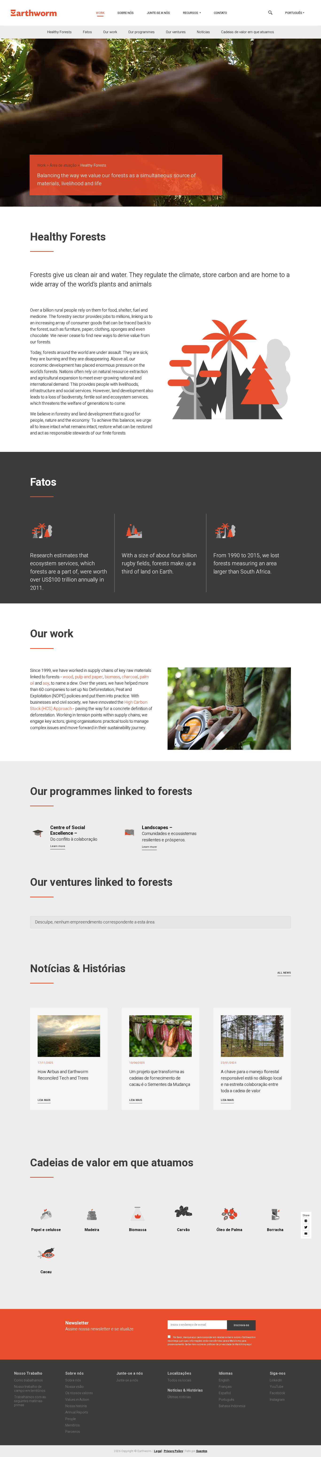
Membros (72, 1425)
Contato (220, 13)
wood (68, 677)
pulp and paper (89, 677)
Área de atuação (63, 165)
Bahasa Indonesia (232, 1406)
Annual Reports (76, 1412)
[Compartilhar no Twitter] (306, 1227)
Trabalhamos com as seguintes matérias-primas (30, 1401)
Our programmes (141, 32)
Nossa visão (74, 1386)
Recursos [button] (191, 13)
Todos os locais (179, 1380)
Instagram (277, 1399)
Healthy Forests (59, 32)
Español (225, 1393)
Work (103, 13)
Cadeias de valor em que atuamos (247, 32)
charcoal (130, 677)
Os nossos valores (79, 1393)
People (70, 1419)
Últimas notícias (179, 1397)
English (224, 1380)
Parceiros (72, 1431)
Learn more (57, 846)
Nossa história (76, 1406)
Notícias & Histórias (185, 1390)
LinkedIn (276, 1380)
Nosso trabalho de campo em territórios (29, 1388)
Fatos (87, 32)
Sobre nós (125, 13)
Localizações (179, 1373)
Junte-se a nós (158, 13)
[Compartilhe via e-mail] (306, 1233)
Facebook (277, 1393)
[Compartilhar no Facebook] (306, 1220)
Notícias (203, 32)
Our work (110, 32)
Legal (158, 1451)
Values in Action (77, 1399)
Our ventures (176, 32)
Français (225, 1386)
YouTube (276, 1386)
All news (284, 973)
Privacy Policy (173, 1451)
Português (293, 13)
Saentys (201, 1451)
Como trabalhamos (28, 1380)
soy (46, 683)
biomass (112, 677)
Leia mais (44, 1100)
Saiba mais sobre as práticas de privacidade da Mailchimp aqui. (218, 1344)
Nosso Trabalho (28, 1373)
